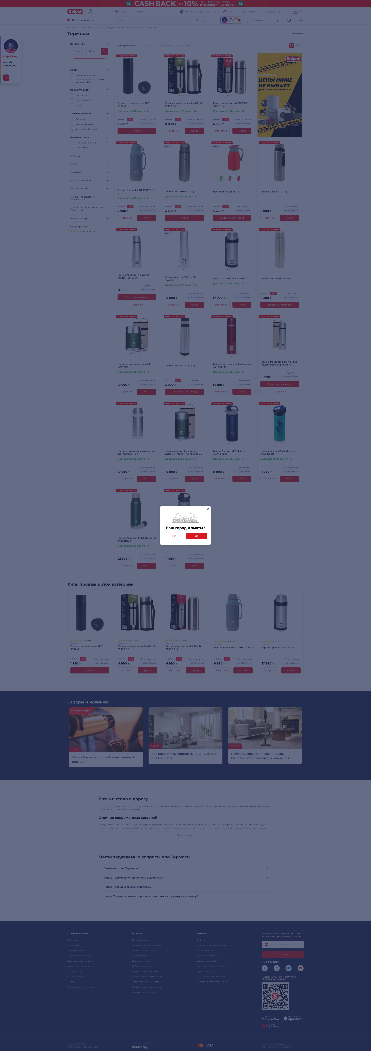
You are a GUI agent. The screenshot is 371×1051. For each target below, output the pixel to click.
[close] (207, 509)
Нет (174, 535)
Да (196, 535)
